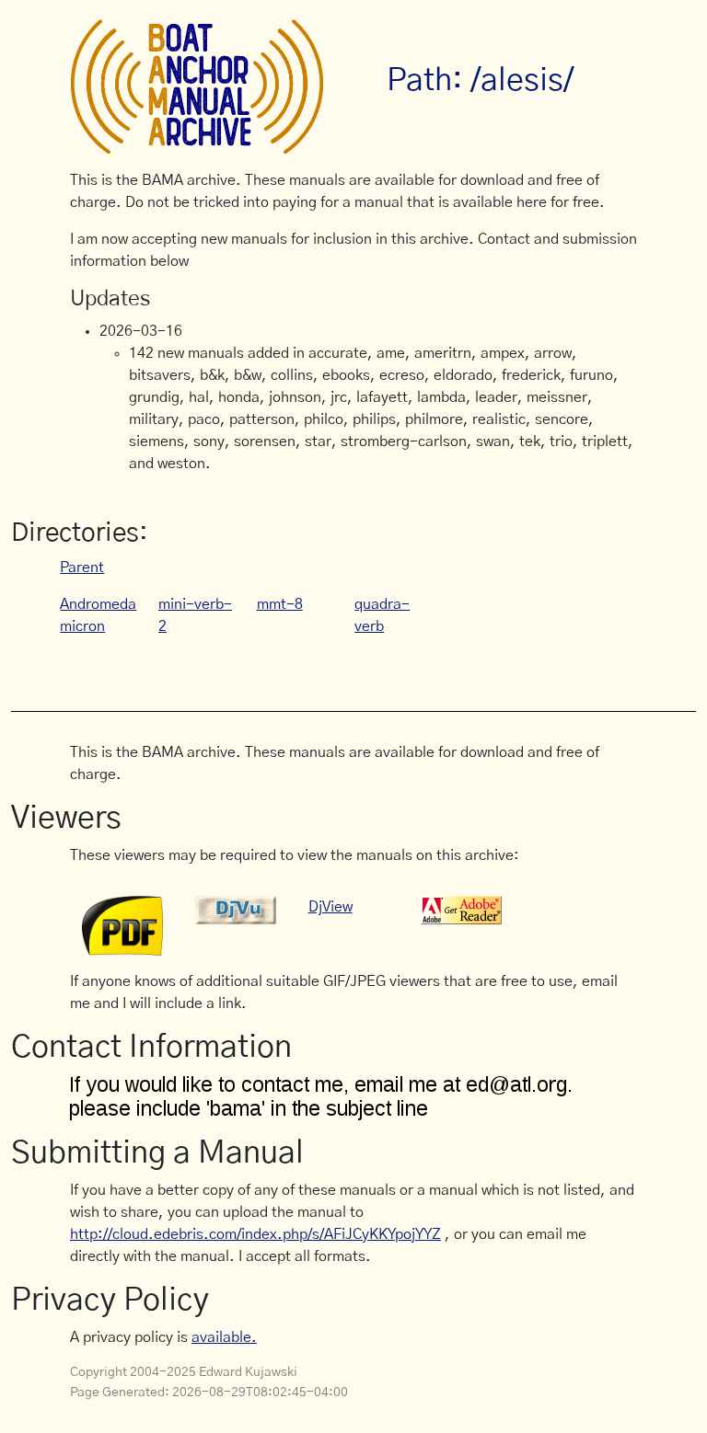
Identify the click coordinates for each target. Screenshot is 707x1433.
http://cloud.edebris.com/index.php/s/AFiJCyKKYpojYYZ (255, 1234)
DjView (330, 907)
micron (82, 626)
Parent (82, 567)
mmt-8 (280, 604)
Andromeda (98, 604)
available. (224, 1337)
